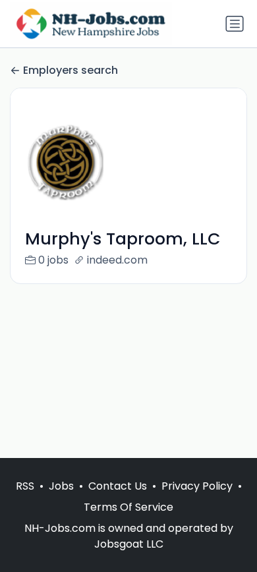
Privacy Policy (197, 486)
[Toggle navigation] (234, 23)
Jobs (61, 486)
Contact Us (117, 486)
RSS (25, 486)
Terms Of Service (128, 507)
